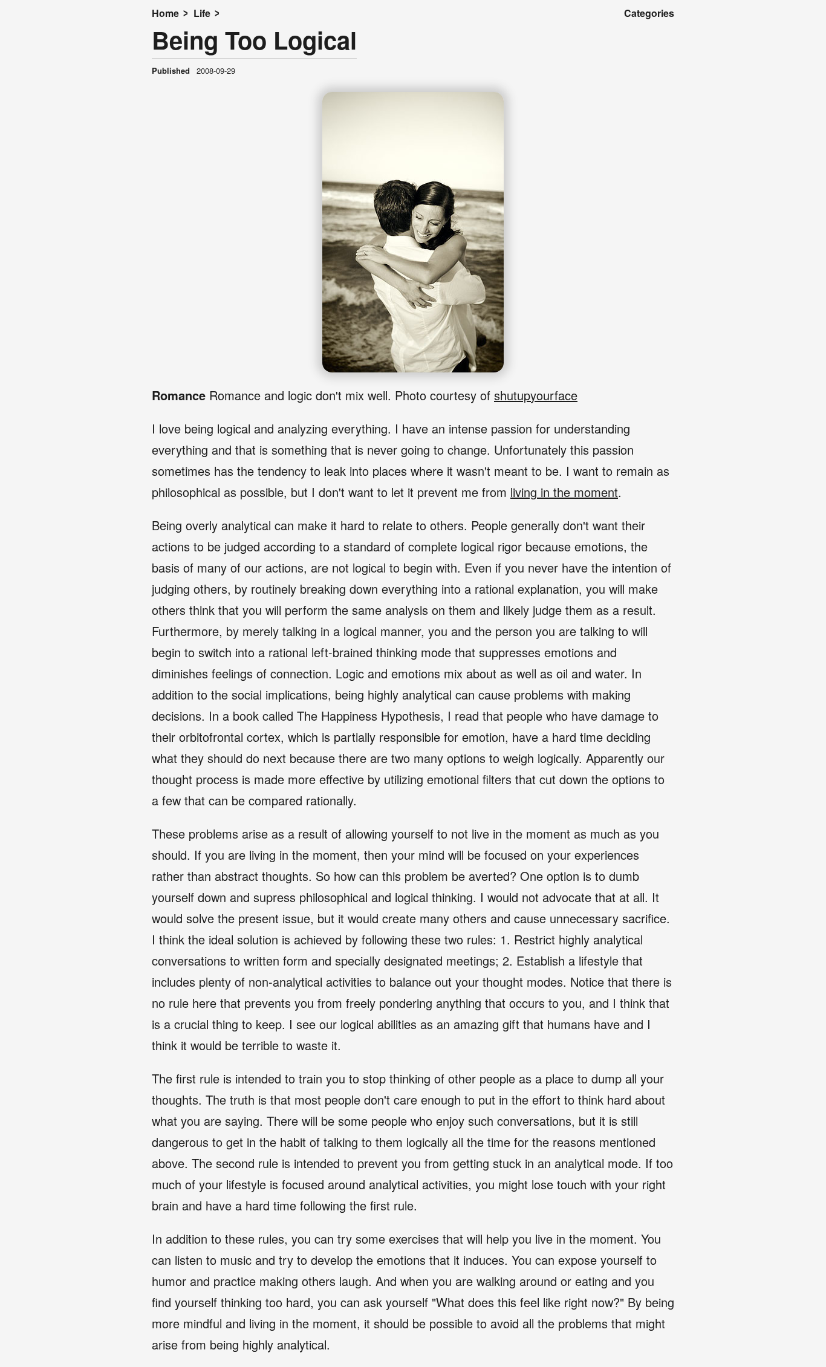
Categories (649, 13)
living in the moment (564, 492)
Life (201, 13)
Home (165, 13)
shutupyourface (535, 395)
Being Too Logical (254, 39)
